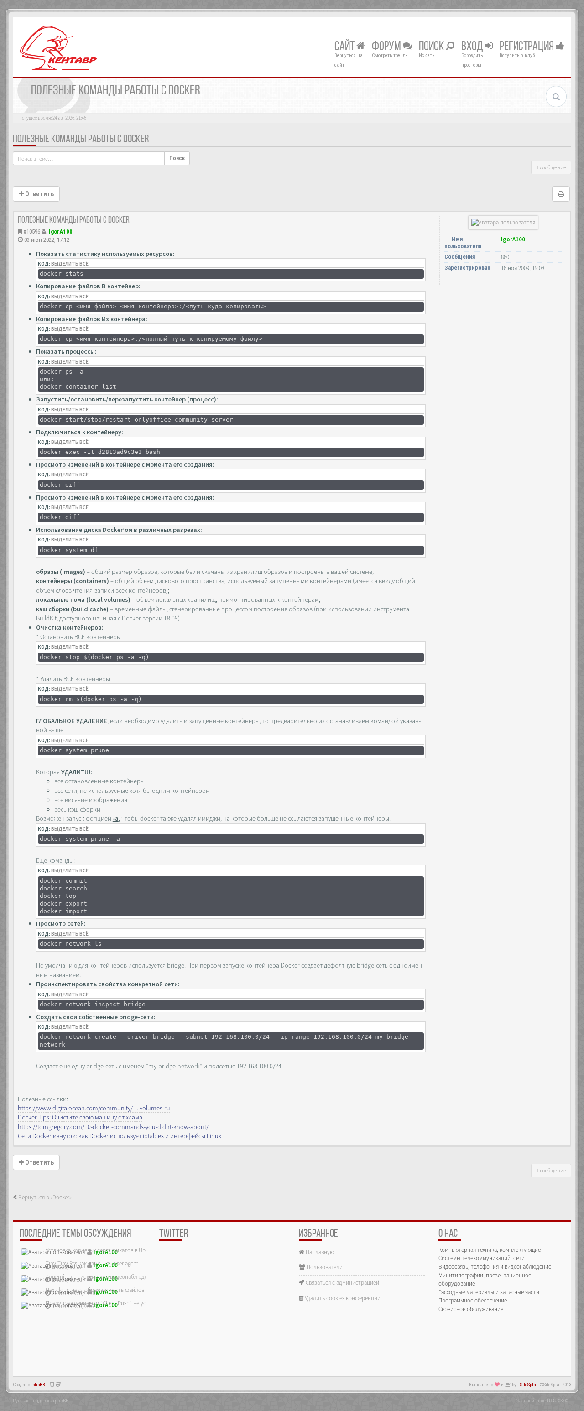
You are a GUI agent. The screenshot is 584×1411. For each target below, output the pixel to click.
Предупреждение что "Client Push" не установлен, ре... (114, 1303)
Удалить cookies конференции (342, 1298)
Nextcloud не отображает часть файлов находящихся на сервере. (127, 1290)
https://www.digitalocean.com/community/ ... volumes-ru (94, 1108)
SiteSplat (528, 1385)
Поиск (432, 47)
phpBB (38, 1385)
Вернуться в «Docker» (44, 1197)
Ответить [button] (39, 194)
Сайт (345, 47)
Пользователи (324, 1267)
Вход (473, 47)
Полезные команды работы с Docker (81, 139)
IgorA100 (61, 231)
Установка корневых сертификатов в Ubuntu (101, 1250)
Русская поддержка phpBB (40, 1400)
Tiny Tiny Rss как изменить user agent (92, 1263)
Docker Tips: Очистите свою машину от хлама (80, 1117)
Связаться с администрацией (341, 1282)
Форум (387, 47)
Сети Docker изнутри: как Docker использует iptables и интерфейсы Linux (119, 1136)
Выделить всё (70, 263)
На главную (319, 1252)
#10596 (31, 231)
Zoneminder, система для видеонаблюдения (101, 1277)
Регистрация (528, 47)
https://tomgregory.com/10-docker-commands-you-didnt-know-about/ (113, 1127)
